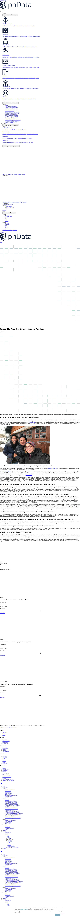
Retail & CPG (8, 823)
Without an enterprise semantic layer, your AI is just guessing (14, 202)
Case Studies (7, 827)
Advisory (7, 797)
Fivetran (9, 845)
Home (3, 786)
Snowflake (10, 841)
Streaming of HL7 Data (9, 816)
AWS (9, 842)
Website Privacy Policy (24, 909)
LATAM (9, 838)
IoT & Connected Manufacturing (11, 807)
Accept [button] (57, 915)
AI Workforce (7, 794)
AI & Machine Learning (10, 789)
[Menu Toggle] (0, 11)
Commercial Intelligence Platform (11, 802)
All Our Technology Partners (13, 847)
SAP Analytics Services (9, 810)
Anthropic (10, 840)
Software (4, 830)
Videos (6, 829)
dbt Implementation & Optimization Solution (14, 813)
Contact (4, 848)
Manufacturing (8, 822)
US (8, 836)
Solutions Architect (6, 471)
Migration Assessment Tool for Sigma (12, 805)
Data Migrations (8, 792)
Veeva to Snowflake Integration (11, 815)
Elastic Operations (8, 796)
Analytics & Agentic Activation (11, 795)
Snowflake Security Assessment (11, 806)
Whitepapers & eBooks (9, 828)
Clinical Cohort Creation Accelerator (12, 812)
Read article (2, 613)
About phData (8, 832)
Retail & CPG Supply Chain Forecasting (13, 818)
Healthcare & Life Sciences (10, 820)
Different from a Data (52, 468)
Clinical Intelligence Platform (10, 801)
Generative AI (8, 791)
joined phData (32, 422)
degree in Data (71, 507)
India (9, 837)
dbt (8, 843)
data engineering (5, 487)
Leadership (7, 833)
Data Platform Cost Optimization (11, 809)
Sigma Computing (11, 846)
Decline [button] (62, 915)
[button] (40, 565)
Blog (6, 825)
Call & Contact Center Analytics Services (13, 814)
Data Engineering (8, 793)
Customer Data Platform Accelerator (12, 811)
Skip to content (3, 0)
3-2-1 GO (7, 800)
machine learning (29, 475)
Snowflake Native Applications (11, 803)
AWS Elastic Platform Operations (11, 804)
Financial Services (8, 821)
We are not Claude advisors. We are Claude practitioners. (13, 174)
